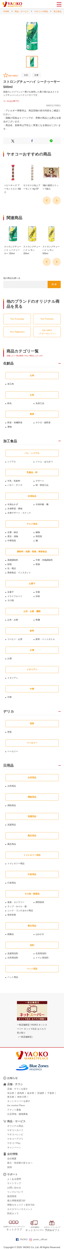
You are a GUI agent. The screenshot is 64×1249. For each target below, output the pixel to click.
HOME (6, 11)
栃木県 (30, 1093)
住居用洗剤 (41, 953)
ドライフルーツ (14, 596)
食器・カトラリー (15, 902)
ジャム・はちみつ (44, 461)
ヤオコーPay (13, 1143)
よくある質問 (14, 1179)
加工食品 (57, 11)
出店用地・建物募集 (17, 1114)
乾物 (38, 564)
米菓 (38, 592)
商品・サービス (22, 11)
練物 (38, 532)
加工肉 (10, 384)
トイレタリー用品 (15, 863)
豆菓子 (10, 592)
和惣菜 (39, 536)
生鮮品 (8, 363)
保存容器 (11, 915)
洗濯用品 (11, 824)
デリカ (8, 711)
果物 (9, 427)
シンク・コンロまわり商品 (20, 910)
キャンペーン (14, 1147)
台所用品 (11, 786)
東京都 (10, 1097)
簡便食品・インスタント (19, 572)
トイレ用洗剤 (42, 957)
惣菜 (9, 732)
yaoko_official (40, 1239)
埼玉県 (10, 1093)
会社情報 (12, 1154)
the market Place (16, 1105)
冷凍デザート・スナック (19, 513)
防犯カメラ (13, 1213)
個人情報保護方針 (16, 1200)
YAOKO (24, 1239)
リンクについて (15, 1192)
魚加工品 (40, 403)
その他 (10, 600)
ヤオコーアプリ (15, 1139)
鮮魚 (9, 403)
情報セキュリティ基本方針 (21, 1204)
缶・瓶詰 (11, 568)
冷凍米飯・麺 (42, 504)
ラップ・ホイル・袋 (17, 906)
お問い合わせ (14, 1187)
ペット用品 (12, 977)
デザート (40, 481)
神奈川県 (21, 1097)
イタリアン (12, 678)
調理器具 (40, 902)
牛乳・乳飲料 (13, 481)
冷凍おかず (12, 504)
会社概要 (11, 1158)
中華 (9, 697)
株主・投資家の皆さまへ (19, 1162)
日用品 (8, 765)
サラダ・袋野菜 (43, 422)
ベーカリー (12, 751)
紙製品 (10, 934)
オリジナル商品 (15, 1126)
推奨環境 (11, 1196)
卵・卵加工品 (42, 485)
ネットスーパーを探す (18, 1101)
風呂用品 (11, 844)
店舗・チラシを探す (17, 1089)
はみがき (40, 934)
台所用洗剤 (12, 957)
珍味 (38, 596)
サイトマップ (14, 1183)
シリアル (11, 461)
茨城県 (40, 1093)
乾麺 (38, 620)
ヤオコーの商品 (41, 11)
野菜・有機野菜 (14, 422)
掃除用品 (11, 805)
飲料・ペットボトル (45, 639)
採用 (9, 1167)
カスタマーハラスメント (19, 1209)
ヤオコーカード (15, 1130)
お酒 (9, 658)
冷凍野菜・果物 (14, 508)
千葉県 (50, 1093)
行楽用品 (11, 883)
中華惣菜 (11, 540)
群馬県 (20, 1093)
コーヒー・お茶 (14, 639)
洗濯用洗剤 (12, 953)
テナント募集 (14, 1109)
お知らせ (12, 1078)
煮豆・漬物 (12, 536)
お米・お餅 (12, 620)
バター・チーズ (14, 485)
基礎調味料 (12, 560)
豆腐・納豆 (12, 532)
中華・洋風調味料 (44, 560)
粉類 (9, 564)
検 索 (54, 284)
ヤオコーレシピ (15, 1134)
